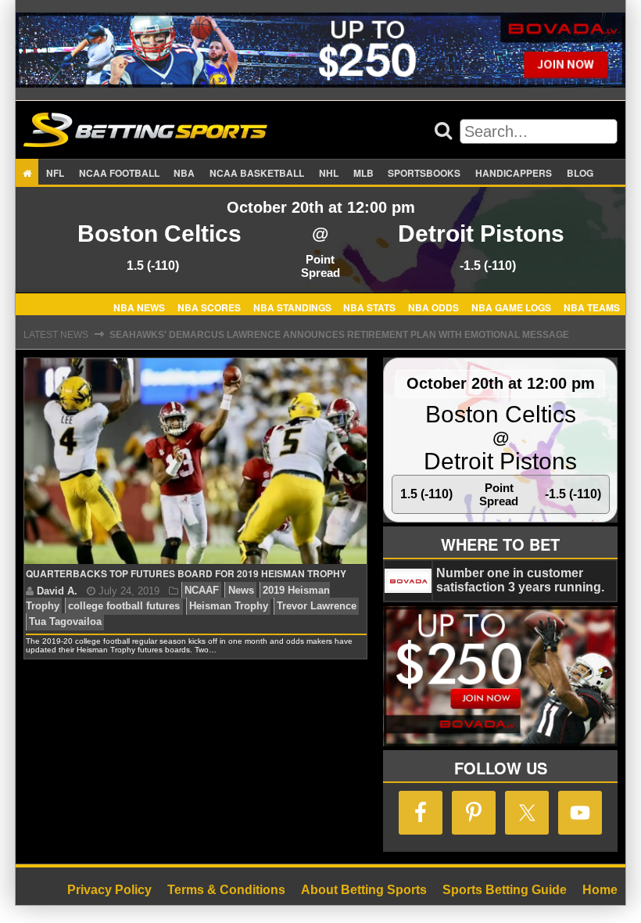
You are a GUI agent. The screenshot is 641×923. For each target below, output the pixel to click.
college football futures (124, 606)
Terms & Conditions (226, 889)
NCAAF (201, 591)
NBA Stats (369, 307)
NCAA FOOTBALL (119, 173)
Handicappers (513, 173)
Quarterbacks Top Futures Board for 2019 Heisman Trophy (186, 573)
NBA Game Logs (511, 307)
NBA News (139, 307)
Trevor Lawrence (316, 606)
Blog (580, 173)
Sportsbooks (424, 173)
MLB (363, 173)
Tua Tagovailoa (65, 622)
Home (600, 889)
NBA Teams (592, 307)
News (241, 591)
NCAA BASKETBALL (256, 173)
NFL (55, 173)
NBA (184, 173)
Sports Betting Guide (504, 889)
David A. (57, 591)
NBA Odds (433, 307)
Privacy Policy (109, 889)
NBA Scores (209, 307)
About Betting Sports (364, 889)
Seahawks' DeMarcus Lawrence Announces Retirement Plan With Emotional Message (339, 334)
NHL (328, 173)
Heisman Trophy (228, 606)
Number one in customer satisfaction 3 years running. (520, 580)
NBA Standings (292, 307)
